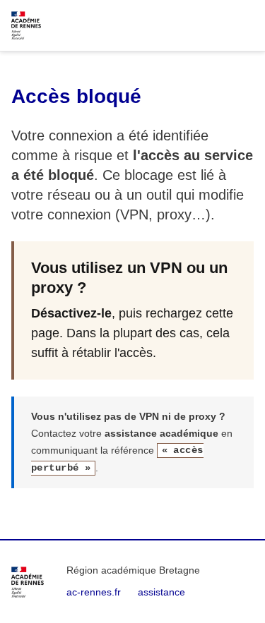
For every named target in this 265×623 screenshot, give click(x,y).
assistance (161, 592)
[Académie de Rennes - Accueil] (27, 582)
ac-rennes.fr (93, 592)
